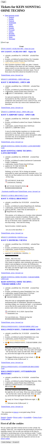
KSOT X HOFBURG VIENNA (14, 240)
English (11, 19)
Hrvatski (11, 33)
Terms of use (37, 417)
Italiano (11, 26)
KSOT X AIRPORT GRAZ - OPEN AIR (18, 115)
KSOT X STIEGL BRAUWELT (14, 199)
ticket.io (15, 412)
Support (3, 417)
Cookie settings (5, 419)
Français (11, 21)
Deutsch (11, 17)
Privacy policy (17, 417)
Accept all (16, 442)
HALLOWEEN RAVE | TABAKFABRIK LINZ (21, 329)
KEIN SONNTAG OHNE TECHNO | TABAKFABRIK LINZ (16, 283)
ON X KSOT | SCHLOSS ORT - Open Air (18, 52)
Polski (11, 24)
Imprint (9, 417)
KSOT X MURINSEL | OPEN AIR (15, 82)
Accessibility (28, 417)
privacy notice (5, 438)
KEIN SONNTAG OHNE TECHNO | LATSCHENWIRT (16, 152)
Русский (11, 30)
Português (12, 35)
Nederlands (12, 23)
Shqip (10, 37)
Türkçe (11, 32)
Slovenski (12, 39)
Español (11, 28)
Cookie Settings (6, 442)
